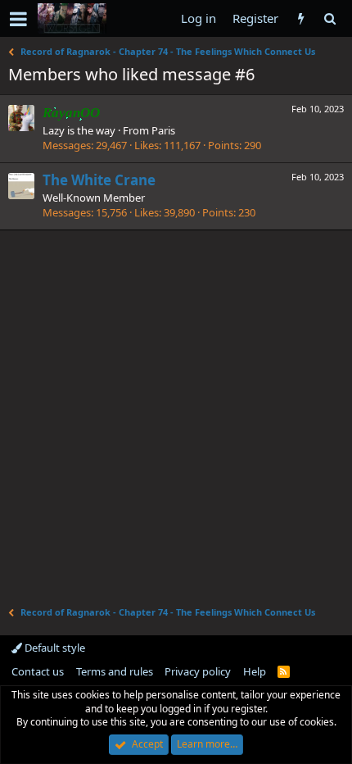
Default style (53, 647)
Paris (163, 130)
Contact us (37, 671)
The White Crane (99, 180)
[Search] (329, 18)
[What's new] (301, 18)
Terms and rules (114, 671)
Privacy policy (198, 671)
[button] (18, 18)
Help (254, 671)
